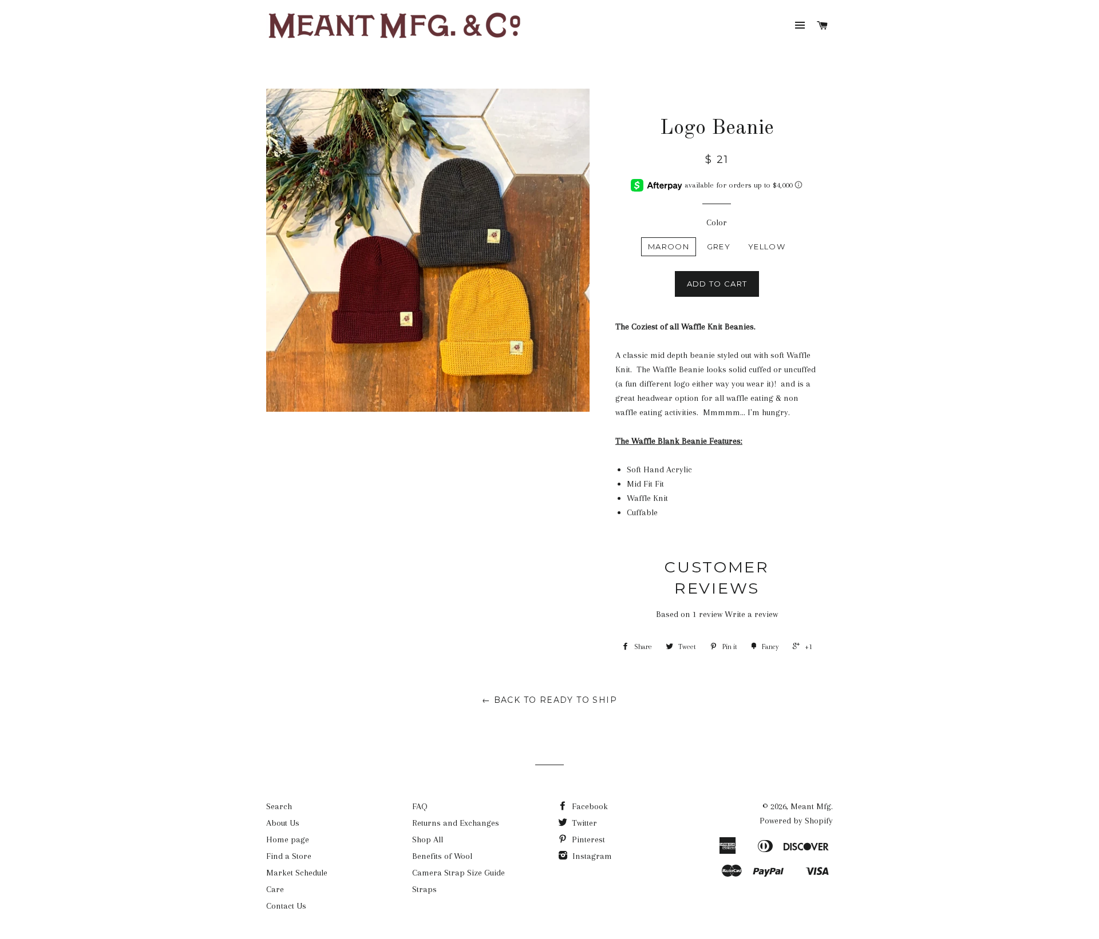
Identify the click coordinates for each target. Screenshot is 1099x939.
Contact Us (286, 906)
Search (279, 806)
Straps (424, 889)
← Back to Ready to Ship (549, 700)
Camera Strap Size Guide (458, 873)
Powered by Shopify (796, 820)
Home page (287, 839)
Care (275, 889)
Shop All (427, 839)
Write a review (751, 614)
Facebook (589, 806)
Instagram (591, 856)
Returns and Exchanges (455, 823)
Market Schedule (296, 873)
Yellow (766, 246)
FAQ (420, 806)
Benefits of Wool (442, 856)
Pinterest (587, 839)
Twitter (583, 823)
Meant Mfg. (811, 806)
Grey (718, 246)
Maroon (668, 246)
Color (716, 222)
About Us (282, 823)
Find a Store (288, 856)
